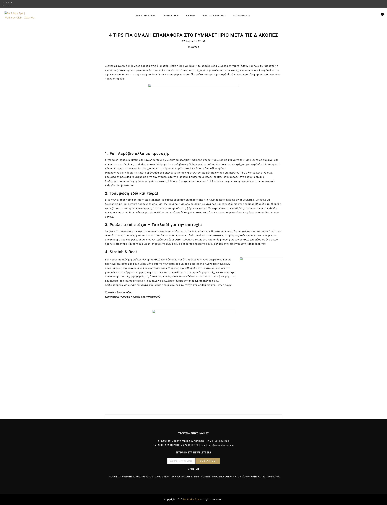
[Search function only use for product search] (374, 15)
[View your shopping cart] (380, 15)
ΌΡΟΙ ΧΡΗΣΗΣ (252, 476)
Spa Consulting (214, 15)
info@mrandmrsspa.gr (221, 445)
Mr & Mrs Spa (146, 15)
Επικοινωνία (242, 15)
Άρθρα (195, 46)
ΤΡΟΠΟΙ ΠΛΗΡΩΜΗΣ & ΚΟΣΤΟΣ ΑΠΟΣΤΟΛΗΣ (134, 476)
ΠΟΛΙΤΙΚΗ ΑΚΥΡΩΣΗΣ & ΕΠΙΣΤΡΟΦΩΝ (187, 476)
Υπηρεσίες (171, 15)
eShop (190, 15)
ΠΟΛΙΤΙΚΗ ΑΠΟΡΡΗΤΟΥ (226, 476)
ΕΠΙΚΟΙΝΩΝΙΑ (271, 476)
